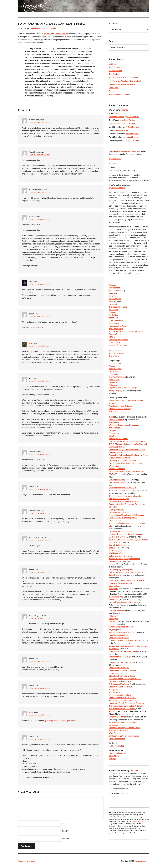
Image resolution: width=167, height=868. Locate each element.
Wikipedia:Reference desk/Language (124, 425)
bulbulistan (113, 374)
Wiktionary (113, 411)
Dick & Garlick (114, 371)
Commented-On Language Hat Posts (124, 151)
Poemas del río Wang (117, 326)
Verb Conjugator (115, 550)
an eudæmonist (115, 298)
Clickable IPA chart (116, 419)
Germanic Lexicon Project (119, 457)
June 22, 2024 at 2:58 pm (39, 540)
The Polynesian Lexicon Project (122, 708)
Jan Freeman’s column (124, 736)
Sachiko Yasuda (61, 33)
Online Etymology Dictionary (120, 556)
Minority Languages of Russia (121, 626)
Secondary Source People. (120, 94)
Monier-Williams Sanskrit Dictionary (123, 700)
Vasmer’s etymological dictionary (122, 632)
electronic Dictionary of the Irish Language (126, 534)
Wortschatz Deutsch (117, 468)
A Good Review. (115, 70)
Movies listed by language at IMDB (123, 722)
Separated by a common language (123, 387)
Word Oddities (114, 733)
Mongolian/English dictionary (120, 695)
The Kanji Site (114, 692)
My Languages (115, 158)
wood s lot (113, 293)
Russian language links (118, 635)
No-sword (113, 304)
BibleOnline (113, 436)
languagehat (36, 28)
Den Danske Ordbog (117, 482)
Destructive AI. (133, 116)
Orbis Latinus (114, 586)
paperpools (113, 317)
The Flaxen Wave (116, 328)
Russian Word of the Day (119, 667)
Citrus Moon (114, 756)
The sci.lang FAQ (116, 427)
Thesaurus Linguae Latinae (120, 490)
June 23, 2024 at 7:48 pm (39, 688)
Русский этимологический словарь (123, 602)
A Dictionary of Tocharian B (120, 684)
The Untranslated (116, 350)
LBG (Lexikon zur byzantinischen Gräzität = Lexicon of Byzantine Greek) (126, 581)
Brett (31, 343)
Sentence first (114, 382)
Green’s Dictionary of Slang (120, 408)
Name (64, 823)
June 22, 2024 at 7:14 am (39, 454)
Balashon (113, 385)
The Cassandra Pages (118, 307)
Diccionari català (115, 520)
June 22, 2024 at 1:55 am (39, 381)
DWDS (112, 474)
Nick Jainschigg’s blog (118, 753)
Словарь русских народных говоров (124, 651)
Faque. (112, 91)
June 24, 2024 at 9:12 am (39, 715)
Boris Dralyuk (114, 342)
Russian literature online (119, 637)
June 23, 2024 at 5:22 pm (39, 618)
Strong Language (116, 390)
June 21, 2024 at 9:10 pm (39, 219)
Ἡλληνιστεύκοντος (117, 376)
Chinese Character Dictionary (121, 686)
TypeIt (111, 416)
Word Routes (114, 379)
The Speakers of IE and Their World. (123, 77)
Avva (111, 301)
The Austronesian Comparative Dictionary (126, 706)
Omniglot (112, 430)
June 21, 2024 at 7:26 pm (39, 154)
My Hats (112, 163)
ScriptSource (114, 433)
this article (48, 33)
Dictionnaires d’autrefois (118, 512)
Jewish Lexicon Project (118, 438)
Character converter (117, 738)
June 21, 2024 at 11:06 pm (40, 346)
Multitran (112, 403)
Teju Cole (134, 770)
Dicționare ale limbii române (120, 531)
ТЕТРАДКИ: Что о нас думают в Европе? (126, 331)
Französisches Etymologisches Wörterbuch (126, 515)
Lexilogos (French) (116, 509)
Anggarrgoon (114, 366)
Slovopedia (113, 588)
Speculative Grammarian (119, 730)
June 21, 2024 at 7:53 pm (39, 192)
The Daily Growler (116, 290)
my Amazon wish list (117, 187)
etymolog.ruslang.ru (117, 610)
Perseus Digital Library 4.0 (119, 561)
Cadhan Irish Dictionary (118, 536)
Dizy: (111, 526)
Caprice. (112, 63)
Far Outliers (113, 315)
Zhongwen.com (115, 689)
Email (64, 831)
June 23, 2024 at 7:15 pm (39, 661)
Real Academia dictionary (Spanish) (123, 517)
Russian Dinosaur (116, 334)
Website (65, 838)
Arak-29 (112, 547)
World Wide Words (116, 553)
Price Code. (113, 87)
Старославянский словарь (120, 656)
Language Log (115, 363)
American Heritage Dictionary (121, 406)
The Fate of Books (116, 353)
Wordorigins (114, 422)
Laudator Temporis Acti (118, 345)
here (41, 327)
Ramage (112, 758)
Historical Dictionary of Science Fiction (124, 727)
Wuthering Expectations (118, 339)
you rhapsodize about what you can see (61, 720)
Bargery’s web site (116, 716)
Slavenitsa (113, 621)
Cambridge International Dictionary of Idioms (127, 441)
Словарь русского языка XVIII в (122, 662)
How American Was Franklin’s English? (125, 81)
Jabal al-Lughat (115, 368)
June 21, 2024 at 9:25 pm (39, 316)
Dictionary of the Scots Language (122, 460)
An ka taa (113, 711)
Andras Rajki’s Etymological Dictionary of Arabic (128, 455)
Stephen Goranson (116, 116)
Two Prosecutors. (116, 67)
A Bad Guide (114, 323)
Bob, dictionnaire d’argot (119, 498)
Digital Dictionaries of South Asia (122, 697)
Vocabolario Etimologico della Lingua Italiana (127, 523)
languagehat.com (26, 7)
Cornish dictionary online (119, 545)
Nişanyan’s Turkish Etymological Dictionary (126, 703)
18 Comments (51, 28)
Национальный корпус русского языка (125, 640)
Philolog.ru (113, 618)
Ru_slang (113, 629)
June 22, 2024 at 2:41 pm (39, 513)
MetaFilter (113, 296)
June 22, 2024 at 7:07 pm (39, 572)
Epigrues (112, 312)
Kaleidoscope (114, 287)
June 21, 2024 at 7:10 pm (39, 122)
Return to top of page (26, 861)
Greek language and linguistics (121, 569)
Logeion (112, 564)
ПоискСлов (113, 599)
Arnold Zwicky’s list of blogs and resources (126, 400)
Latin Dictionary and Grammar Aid (122, 487)
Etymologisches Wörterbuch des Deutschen (126, 471)
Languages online (116, 725)
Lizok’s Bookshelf (116, 320)
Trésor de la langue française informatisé (125, 496)
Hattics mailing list (116, 746)
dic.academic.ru (115, 596)
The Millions (114, 356)
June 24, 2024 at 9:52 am (39, 739)
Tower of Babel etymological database (124, 558)
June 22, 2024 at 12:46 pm (40, 489)
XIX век (112, 336)
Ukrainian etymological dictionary (122, 676)
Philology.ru (113, 616)
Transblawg (113, 309)
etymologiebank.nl (116, 479)
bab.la (111, 414)
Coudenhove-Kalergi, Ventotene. (122, 84)
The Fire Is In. (114, 74)
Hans (31, 712)
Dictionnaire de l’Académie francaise (123, 501)
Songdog (112, 285)
